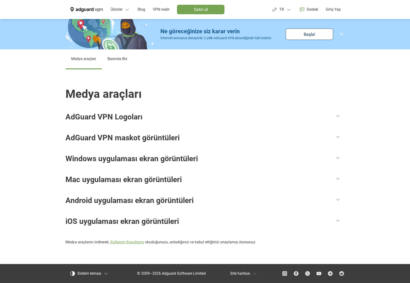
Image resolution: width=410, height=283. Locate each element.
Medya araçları (83, 59)
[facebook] (296, 273)
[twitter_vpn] (307, 273)
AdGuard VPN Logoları (104, 116)
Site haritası (240, 273)
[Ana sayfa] (86, 9)
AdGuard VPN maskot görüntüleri (122, 137)
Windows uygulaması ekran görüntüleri (131, 158)
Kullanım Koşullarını (127, 242)
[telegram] (330, 273)
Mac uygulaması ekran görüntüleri (123, 179)
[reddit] (342, 273)
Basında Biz (117, 59)
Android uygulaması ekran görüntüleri (129, 200)
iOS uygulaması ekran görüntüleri (122, 221)
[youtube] (319, 273)
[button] (342, 34)
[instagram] (285, 273)
